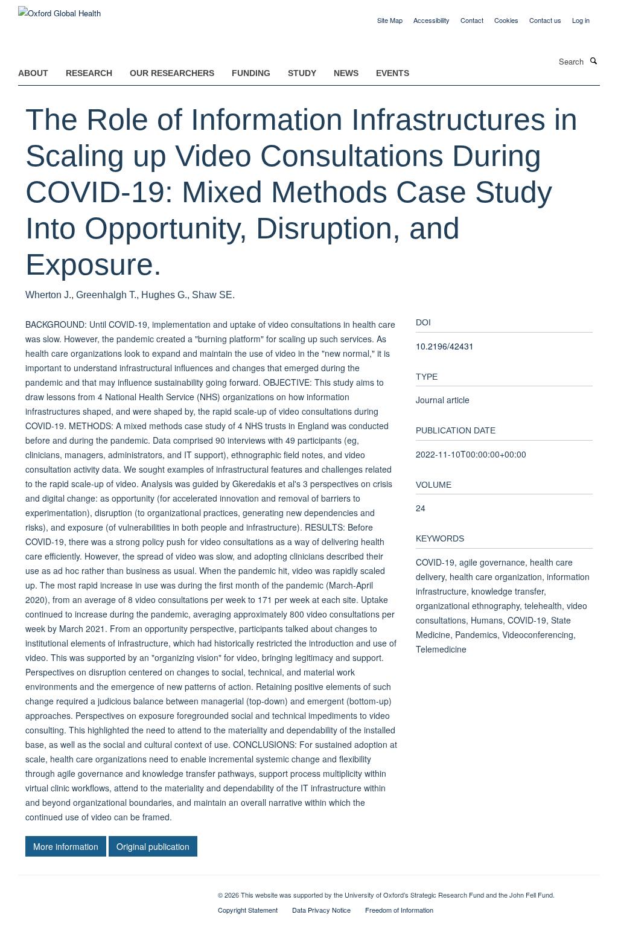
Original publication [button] (153, 846)
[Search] (593, 60)
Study (302, 73)
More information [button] (65, 846)
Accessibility (431, 20)
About (33, 73)
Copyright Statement (248, 910)
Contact (471, 20)
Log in (581, 20)
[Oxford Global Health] (59, 8)
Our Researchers (172, 73)
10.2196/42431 (445, 346)
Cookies (506, 20)
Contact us (545, 20)
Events (392, 73)
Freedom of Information (399, 910)
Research (89, 73)
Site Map (390, 20)
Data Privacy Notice (321, 910)
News (346, 73)
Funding (251, 73)
